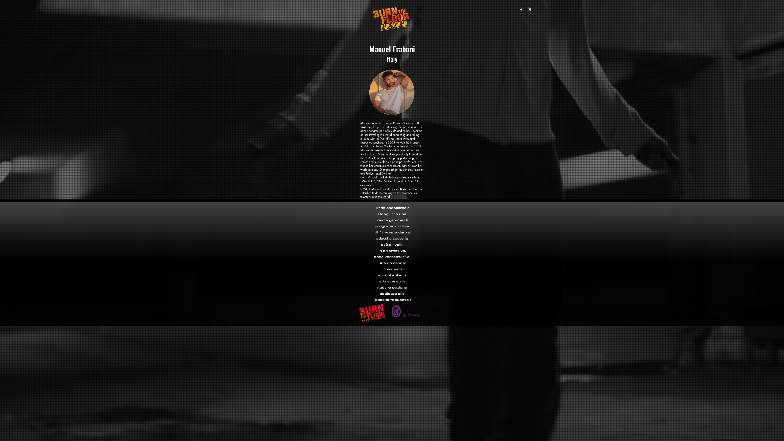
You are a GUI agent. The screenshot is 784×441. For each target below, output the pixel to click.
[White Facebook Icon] (521, 9)
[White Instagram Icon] (528, 9)
